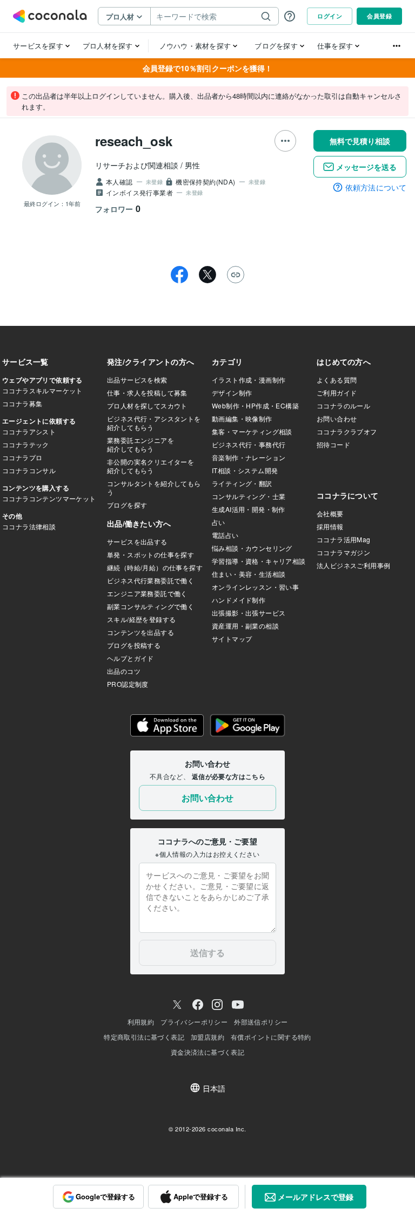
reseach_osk (133, 141)
